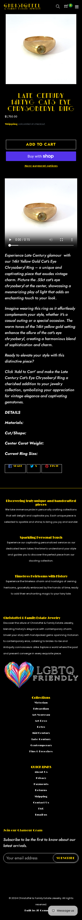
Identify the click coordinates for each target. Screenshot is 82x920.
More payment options (41, 166)
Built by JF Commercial (41, 910)
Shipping (11, 124)
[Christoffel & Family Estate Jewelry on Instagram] (10, 871)
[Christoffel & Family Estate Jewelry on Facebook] (4, 871)
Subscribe (65, 858)
